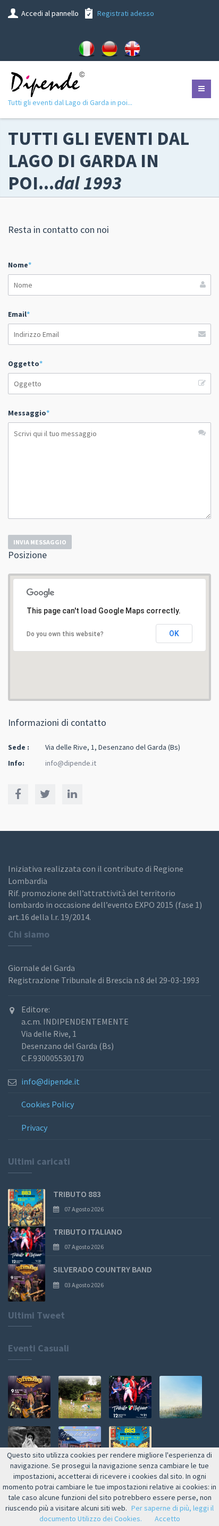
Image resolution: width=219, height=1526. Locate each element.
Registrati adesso (125, 13)
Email (19, 314)
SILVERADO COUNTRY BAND (102, 1269)
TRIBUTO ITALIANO (87, 1231)
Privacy (34, 1127)
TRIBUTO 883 (77, 1194)
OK (174, 633)
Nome (19, 265)
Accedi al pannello (50, 13)
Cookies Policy (47, 1104)
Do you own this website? (65, 634)
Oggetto (25, 363)
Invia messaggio (39, 542)
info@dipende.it (70, 763)
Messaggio (28, 413)
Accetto (167, 1518)
